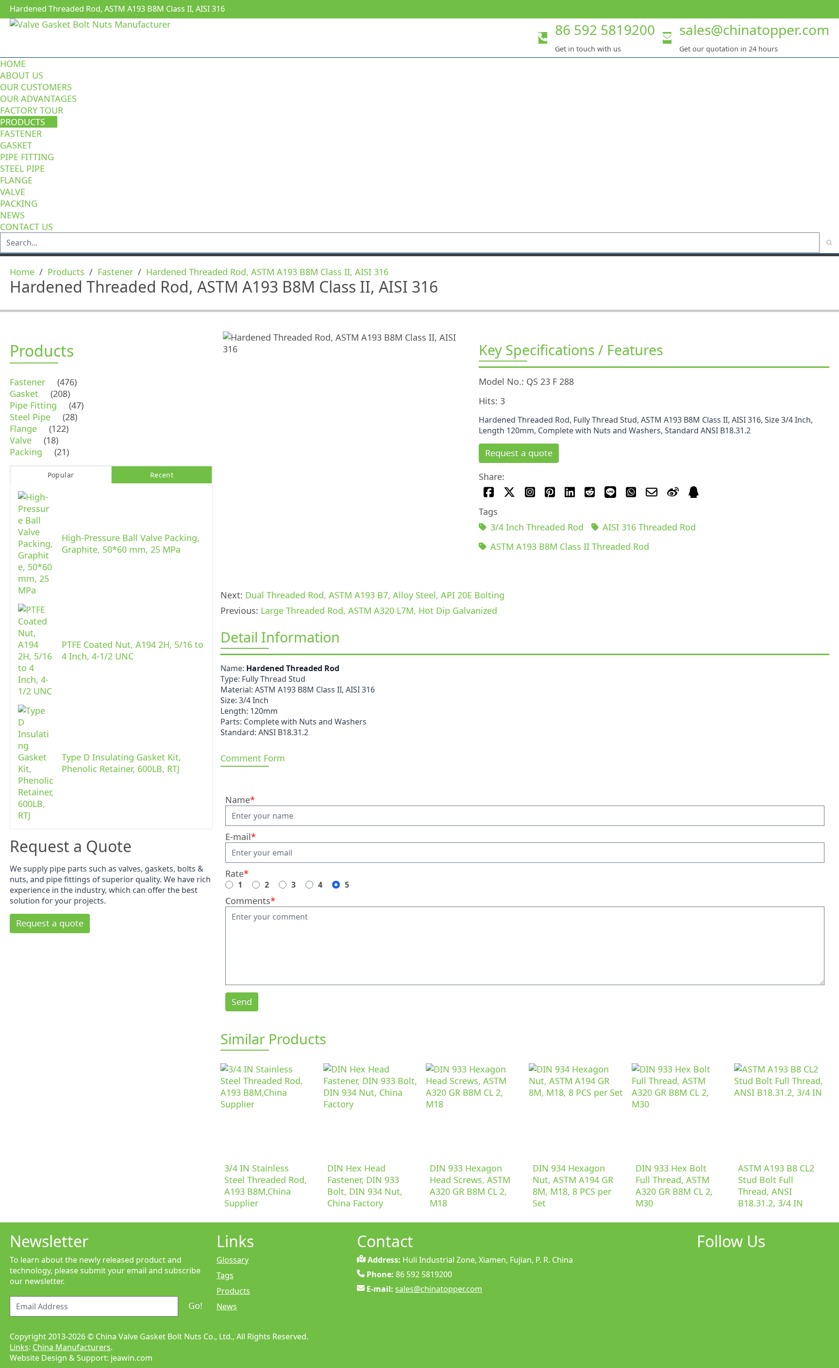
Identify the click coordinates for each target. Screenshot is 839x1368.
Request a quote (519, 453)
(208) (60, 393)
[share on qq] (693, 492)
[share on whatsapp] (631, 492)
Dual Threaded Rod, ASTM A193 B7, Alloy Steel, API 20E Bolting (374, 595)
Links (19, 1347)
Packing (18, 203)
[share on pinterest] (550, 492)
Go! (195, 1305)
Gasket (16, 145)
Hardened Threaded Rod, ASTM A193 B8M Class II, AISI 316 (267, 272)
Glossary (233, 1259)
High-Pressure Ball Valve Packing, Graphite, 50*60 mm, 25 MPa (131, 543)
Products (22, 122)
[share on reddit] (590, 492)
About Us (23, 75)
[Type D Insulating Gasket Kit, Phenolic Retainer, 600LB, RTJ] (36, 763)
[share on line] (610, 492)
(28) (70, 417)
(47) (76, 405)
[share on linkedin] (570, 492)
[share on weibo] (673, 492)
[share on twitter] (509, 492)
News (12, 215)
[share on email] (651, 492)
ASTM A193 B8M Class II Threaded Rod (569, 546)
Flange (16, 180)
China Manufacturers (72, 1347)
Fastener (21, 133)
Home (13, 63)
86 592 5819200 (605, 29)
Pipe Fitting (27, 157)
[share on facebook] (489, 492)
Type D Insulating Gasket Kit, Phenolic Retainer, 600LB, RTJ (121, 763)
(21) (61, 452)
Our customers (36, 87)
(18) (51, 440)
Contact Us (26, 226)
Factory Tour (31, 110)
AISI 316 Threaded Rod (649, 527)
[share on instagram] (530, 492)
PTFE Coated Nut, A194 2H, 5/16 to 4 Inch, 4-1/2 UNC (132, 650)
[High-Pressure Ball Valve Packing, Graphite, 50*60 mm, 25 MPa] (36, 543)
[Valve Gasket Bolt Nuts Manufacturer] (107, 37)
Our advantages (38, 98)
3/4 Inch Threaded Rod (537, 527)
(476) (67, 382)
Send (242, 1001)
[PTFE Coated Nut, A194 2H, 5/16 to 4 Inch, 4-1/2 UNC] (36, 650)
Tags (225, 1275)
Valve (12, 192)
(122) (58, 428)
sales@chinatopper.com (754, 29)
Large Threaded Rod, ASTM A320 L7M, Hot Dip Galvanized (379, 610)
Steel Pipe (22, 168)
